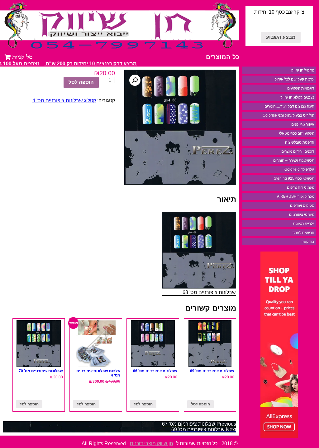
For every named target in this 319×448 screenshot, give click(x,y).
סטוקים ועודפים (302, 205)
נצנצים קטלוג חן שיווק (297, 97)
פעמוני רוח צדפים (300, 187)
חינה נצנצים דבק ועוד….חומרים (289, 106)
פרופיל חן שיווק (302, 70)
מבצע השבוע (281, 37)
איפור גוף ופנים (302, 124)
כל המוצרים (222, 56)
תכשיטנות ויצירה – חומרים (293, 160)
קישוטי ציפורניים (301, 214)
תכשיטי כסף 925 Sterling (294, 178)
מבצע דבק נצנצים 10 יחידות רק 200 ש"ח (93, 63)
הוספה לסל (81, 82)
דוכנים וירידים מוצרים (297, 151)
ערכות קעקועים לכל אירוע (294, 79)
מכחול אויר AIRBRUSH (295, 196)
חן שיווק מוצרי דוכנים (151, 443)
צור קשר (308, 241)
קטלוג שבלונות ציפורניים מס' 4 (64, 100)
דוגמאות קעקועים (300, 88)
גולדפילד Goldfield (299, 169)
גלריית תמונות (303, 223)
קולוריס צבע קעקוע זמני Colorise (288, 115)
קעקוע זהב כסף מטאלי (296, 133)
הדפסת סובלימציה (299, 142)
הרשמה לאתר (303, 232)
